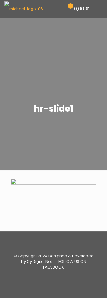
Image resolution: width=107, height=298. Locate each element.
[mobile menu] (99, 9)
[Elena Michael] (23, 8)
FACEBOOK (53, 267)
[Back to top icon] (53, 244)
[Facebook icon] (53, 277)
